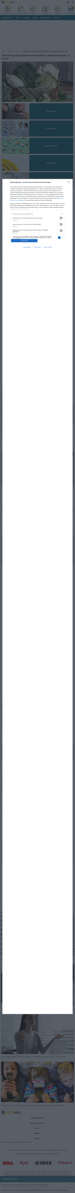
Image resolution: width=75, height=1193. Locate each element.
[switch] (60, 218)
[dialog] (37, 596)
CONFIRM (24, 240)
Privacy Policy (48, 247)
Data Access (37, 247)
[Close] (69, 182)
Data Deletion (27, 247)
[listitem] (37, 214)
